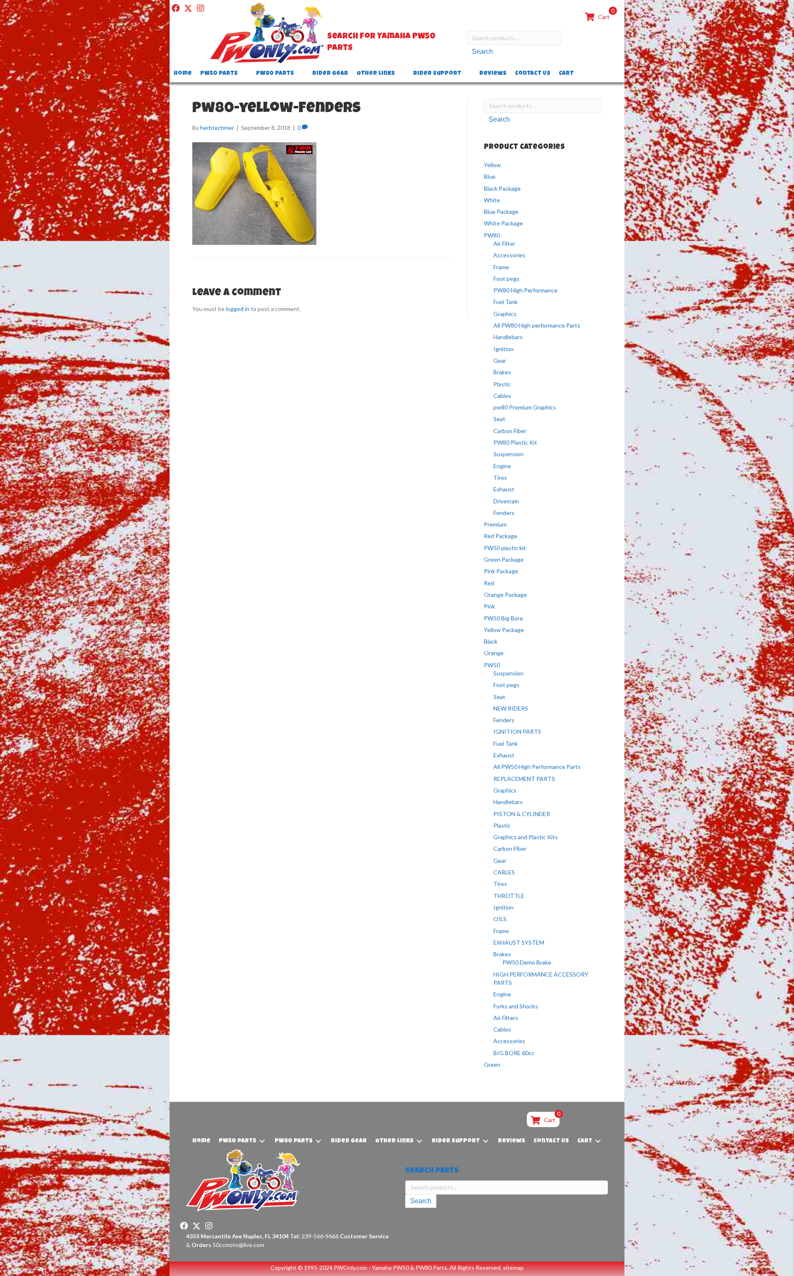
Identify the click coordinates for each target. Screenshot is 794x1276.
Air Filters (505, 1017)
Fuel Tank (505, 301)
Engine (502, 465)
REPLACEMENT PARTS (524, 778)
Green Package (504, 559)
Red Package (500, 535)
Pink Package (501, 571)
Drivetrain (506, 501)
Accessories (509, 255)
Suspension (508, 453)
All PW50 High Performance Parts (537, 766)
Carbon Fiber (509, 430)
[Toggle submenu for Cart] (579, 74)
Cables (502, 395)
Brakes (502, 372)
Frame (501, 267)
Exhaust (503, 489)
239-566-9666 (314, 1236)
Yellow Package (504, 629)
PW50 (492, 664)
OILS (500, 918)
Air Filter (504, 243)
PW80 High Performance (525, 290)
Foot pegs (506, 278)
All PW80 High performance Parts (536, 325)
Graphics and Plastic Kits (525, 836)
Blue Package (501, 211)
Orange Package (505, 594)
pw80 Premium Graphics (524, 407)
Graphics (505, 313)
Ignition (503, 348)
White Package (503, 223)
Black (490, 641)
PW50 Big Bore (503, 618)
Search (482, 51)
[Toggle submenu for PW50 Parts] (244, 74)
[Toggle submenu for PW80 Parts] (300, 74)
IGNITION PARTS (517, 731)
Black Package (502, 188)
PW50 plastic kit (505, 547)
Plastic (502, 384)
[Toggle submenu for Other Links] (401, 74)
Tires (500, 477)
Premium (495, 524)
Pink (489, 606)
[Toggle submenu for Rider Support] (467, 74)
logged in (237, 308)
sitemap (513, 1267)
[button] (176, 8)
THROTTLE (508, 895)
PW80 (492, 235)
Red (489, 583)
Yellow (492, 164)
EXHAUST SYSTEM (518, 942)
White (492, 199)
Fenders (503, 512)
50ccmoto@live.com (238, 1244)
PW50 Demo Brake (526, 962)
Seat (499, 418)
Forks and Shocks (515, 1006)
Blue (489, 176)
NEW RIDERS (510, 708)
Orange (494, 652)
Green (492, 1064)
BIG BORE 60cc (513, 1052)
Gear (499, 360)
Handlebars (508, 336)
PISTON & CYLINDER (521, 813)
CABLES (504, 872)
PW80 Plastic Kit (515, 442)
